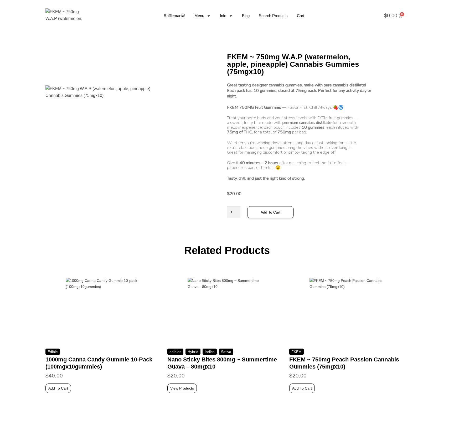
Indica (210, 352)
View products (182, 388)
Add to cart (270, 212)
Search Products (273, 15)
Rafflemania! (174, 15)
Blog (246, 15)
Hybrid (193, 352)
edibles (175, 352)
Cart (300, 15)
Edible (53, 352)
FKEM (296, 352)
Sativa (226, 352)
